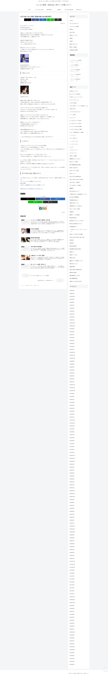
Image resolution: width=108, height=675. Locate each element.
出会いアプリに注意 (74, 170)
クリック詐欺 (73, 114)
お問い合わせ (73, 108)
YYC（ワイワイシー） (75, 100)
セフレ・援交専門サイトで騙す (77, 132)
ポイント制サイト (74, 138)
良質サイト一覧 (73, 254)
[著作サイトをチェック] (40, 208)
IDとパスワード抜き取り (75, 94)
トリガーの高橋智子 (74, 65)
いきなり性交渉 (73, 103)
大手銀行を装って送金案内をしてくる (78, 194)
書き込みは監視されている (76, 223)
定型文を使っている (74, 203)
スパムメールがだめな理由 (76, 126)
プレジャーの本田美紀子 (75, 79)
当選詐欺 (72, 211)
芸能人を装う (73, 257)
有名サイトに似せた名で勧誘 (76, 234)
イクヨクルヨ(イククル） (75, 111)
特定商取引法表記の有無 (75, 249)
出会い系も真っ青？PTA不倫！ (77, 179)
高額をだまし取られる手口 (76, 281)
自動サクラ (72, 252)
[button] (58, 19)
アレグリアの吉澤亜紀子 (75, 69)
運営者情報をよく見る (75, 275)
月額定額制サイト (74, 226)
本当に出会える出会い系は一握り (77, 237)
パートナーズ (73, 135)
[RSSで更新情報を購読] (45, 208)
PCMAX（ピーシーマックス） (76, 97)
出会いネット (73, 173)
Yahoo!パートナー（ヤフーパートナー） (79, 230)
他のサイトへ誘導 (74, 161)
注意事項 (72, 243)
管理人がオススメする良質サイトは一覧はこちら (31, 188)
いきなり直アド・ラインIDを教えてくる (79, 105)
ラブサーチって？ (74, 150)
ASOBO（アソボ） (74, 91)
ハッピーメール (74, 141)
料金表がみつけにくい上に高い (77, 220)
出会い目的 (23, 193)
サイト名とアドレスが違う (76, 120)
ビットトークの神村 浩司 (75, 74)
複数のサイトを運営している (76, 260)
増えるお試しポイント (75, 191)
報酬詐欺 (72, 188)
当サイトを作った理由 (75, 208)
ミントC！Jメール (74, 144)
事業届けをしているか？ (75, 158)
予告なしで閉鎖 (73, 155)
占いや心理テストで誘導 (75, 185)
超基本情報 (72, 266)
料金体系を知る (73, 217)
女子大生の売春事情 (74, 197)
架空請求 (72, 240)
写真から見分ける (74, 167)
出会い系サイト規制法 (75, 182)
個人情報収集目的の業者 (75, 164)
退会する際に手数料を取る (76, 269)
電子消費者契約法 (74, 278)
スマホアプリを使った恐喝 (76, 129)
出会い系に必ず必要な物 (75, 176)
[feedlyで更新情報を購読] (43, 208)
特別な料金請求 (73, 246)
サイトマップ (73, 117)
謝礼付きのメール (74, 263)
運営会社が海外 (73, 272)
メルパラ (72, 147)
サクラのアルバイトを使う (76, 123)
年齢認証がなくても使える (76, 206)
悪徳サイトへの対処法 (75, 214)
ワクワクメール (73, 153)
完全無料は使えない (74, 200)
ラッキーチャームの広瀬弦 (75, 60)
